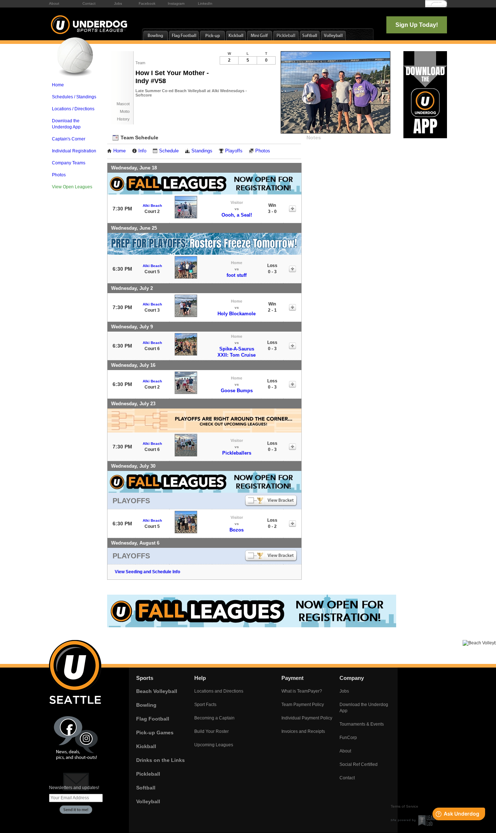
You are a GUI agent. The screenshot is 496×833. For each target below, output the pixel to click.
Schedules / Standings (74, 96)
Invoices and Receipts (303, 731)
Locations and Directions (218, 691)
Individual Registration (74, 150)
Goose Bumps (237, 390)
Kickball (146, 746)
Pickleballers (236, 453)
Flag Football (152, 719)
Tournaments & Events (362, 724)
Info (142, 150)
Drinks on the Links (160, 760)
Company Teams (68, 162)
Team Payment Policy (302, 704)
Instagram (176, 3)
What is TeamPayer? (301, 691)
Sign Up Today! (416, 25)
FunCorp (348, 737)
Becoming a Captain (214, 718)
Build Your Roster (211, 731)
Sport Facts (205, 704)
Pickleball (148, 774)
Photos (59, 174)
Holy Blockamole (236, 313)
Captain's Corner (68, 138)
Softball (145, 788)
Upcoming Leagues (213, 744)
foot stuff (237, 275)
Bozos (236, 530)
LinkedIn (205, 3)
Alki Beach (152, 206)
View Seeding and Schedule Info (147, 571)
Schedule (169, 150)
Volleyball (148, 801)
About (54, 3)
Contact (88, 3)
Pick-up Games (155, 732)
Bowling (146, 705)
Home (58, 84)
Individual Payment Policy (306, 718)
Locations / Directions (73, 108)
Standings (201, 150)
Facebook (147, 3)
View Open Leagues (72, 186)
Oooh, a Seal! (236, 215)
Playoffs (234, 150)
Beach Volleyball (156, 691)
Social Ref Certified (359, 764)
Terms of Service (404, 806)
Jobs (118, 3)
